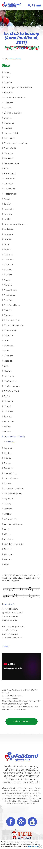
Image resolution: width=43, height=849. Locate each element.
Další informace (33, 846)
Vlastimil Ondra (14, 59)
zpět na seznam (21, 721)
